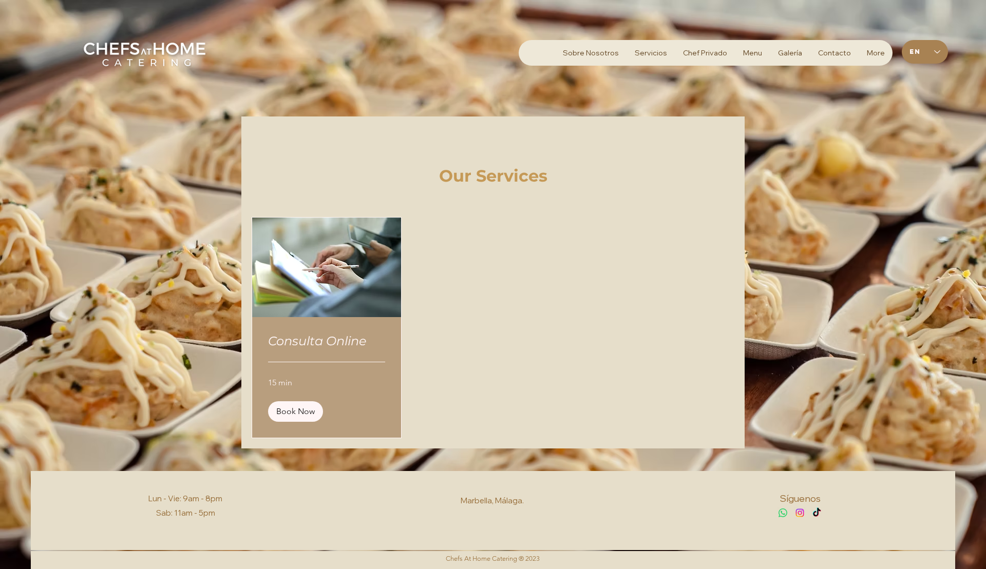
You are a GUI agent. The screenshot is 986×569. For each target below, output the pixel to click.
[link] (326, 341)
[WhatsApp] (783, 512)
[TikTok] (816, 512)
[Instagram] (799, 512)
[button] (295, 411)
